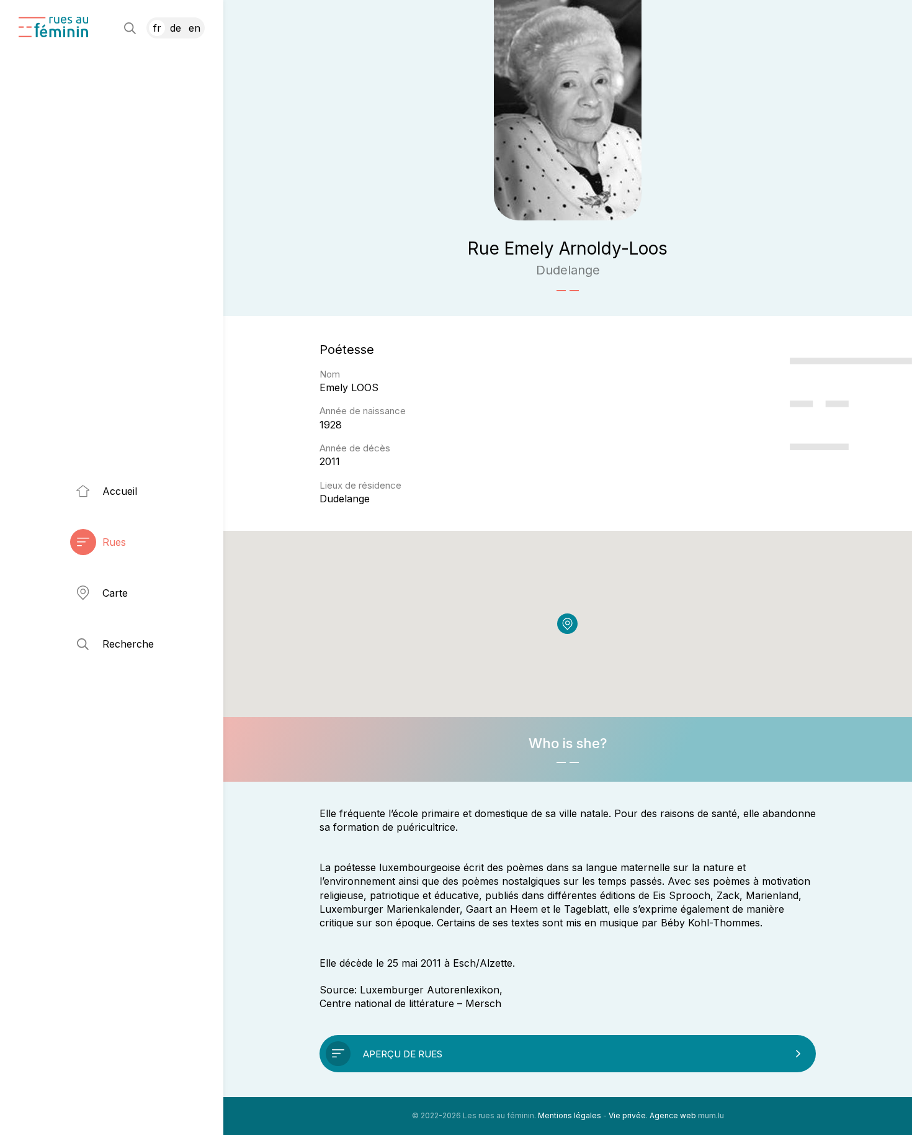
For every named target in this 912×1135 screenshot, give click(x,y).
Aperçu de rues (402, 1054)
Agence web (673, 1115)
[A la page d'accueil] (53, 27)
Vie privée (627, 1115)
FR (157, 28)
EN (194, 28)
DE (175, 28)
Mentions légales (569, 1115)
